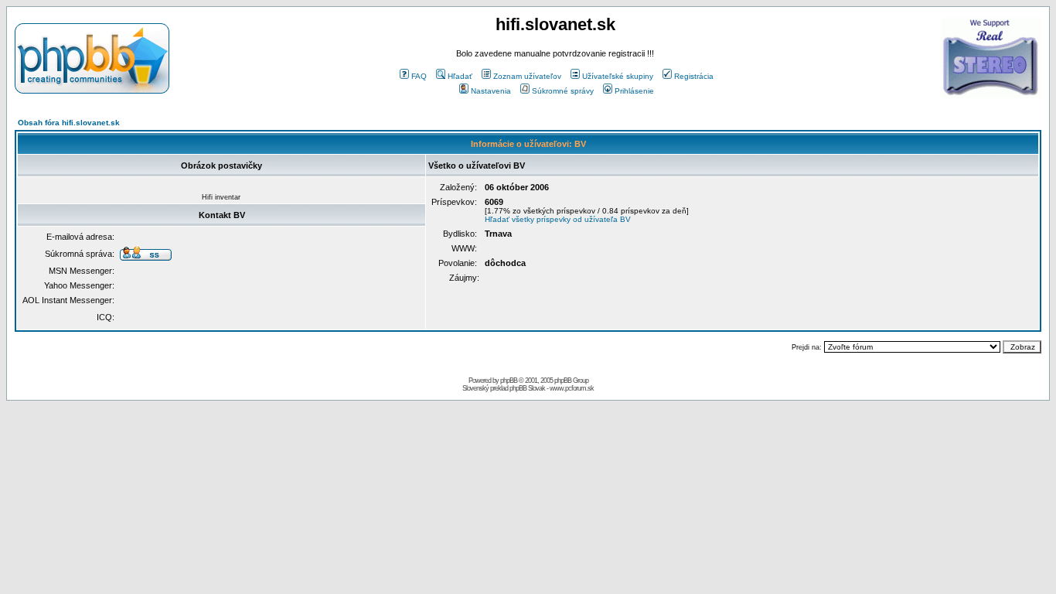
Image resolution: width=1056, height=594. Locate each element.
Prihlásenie (634, 91)
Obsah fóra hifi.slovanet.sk (69, 122)
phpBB (508, 380)
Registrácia (694, 76)
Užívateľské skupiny (617, 76)
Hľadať (460, 76)
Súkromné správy (563, 91)
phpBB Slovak (527, 388)
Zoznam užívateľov (527, 76)
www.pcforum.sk (572, 388)
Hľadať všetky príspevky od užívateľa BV (558, 219)
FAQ (419, 76)
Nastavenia (491, 91)
